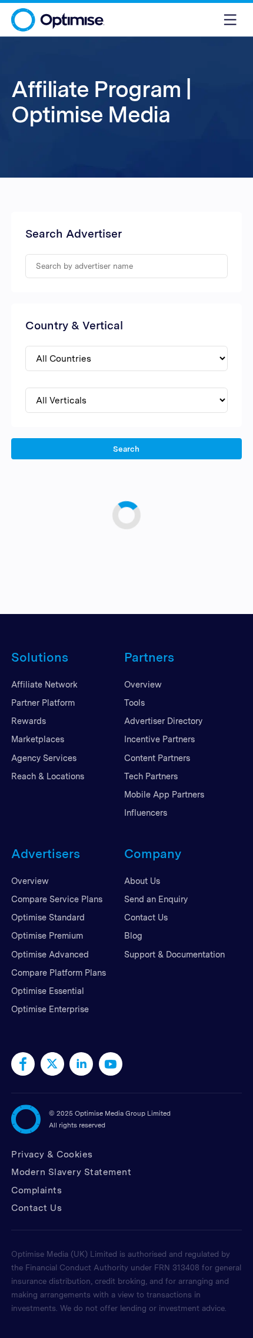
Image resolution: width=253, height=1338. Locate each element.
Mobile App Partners (164, 794)
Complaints (36, 1190)
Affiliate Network (44, 684)
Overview (143, 684)
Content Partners (157, 758)
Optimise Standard (48, 917)
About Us (142, 881)
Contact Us (146, 917)
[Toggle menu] (230, 19)
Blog (133, 935)
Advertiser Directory (163, 721)
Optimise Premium (47, 935)
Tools (134, 703)
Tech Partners (151, 776)
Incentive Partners (159, 739)
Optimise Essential (47, 991)
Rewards (28, 721)
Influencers (145, 813)
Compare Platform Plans (58, 972)
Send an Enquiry (156, 899)
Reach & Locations (47, 776)
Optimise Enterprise (50, 1009)
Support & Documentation (174, 954)
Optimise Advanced (50, 954)
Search (127, 448)
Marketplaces (37, 739)
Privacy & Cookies (52, 1154)
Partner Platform (43, 703)
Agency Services (43, 758)
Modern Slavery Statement (71, 1171)
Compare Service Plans (56, 899)
